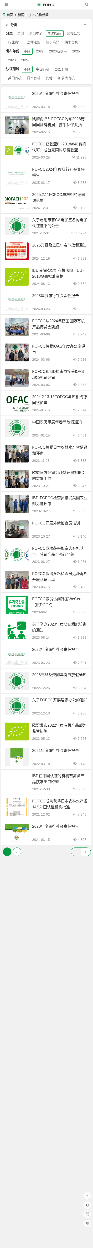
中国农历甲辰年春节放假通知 (57, 422)
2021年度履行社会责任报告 (55, 751)
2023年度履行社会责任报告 (55, 296)
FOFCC (48, 5)
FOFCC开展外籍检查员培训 (56, 523)
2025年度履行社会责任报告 (55, 94)
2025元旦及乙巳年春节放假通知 (59, 245)
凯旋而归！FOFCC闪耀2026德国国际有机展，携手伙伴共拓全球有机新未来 (59, 125)
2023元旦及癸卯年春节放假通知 (59, 675)
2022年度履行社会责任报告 (55, 649)
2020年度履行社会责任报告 (55, 826)
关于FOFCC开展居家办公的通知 (60, 700)
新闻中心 (24, 15)
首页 (10, 15)
